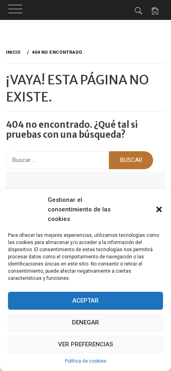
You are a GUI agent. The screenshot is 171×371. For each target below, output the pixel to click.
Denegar (85, 322)
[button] (159, 209)
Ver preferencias (85, 344)
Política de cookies (86, 361)
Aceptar (85, 300)
